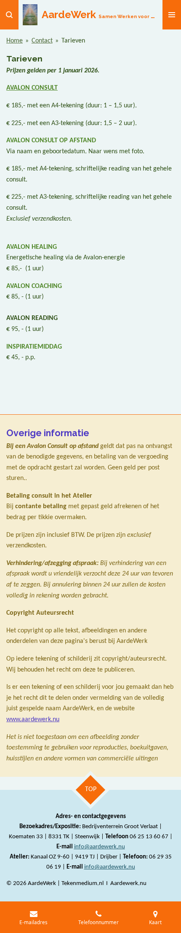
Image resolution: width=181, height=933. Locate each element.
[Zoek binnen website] (9, 14)
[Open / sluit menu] (171, 14)
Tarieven (73, 40)
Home (14, 40)
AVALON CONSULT (32, 88)
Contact (42, 40)
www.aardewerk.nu (32, 719)
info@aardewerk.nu (99, 847)
